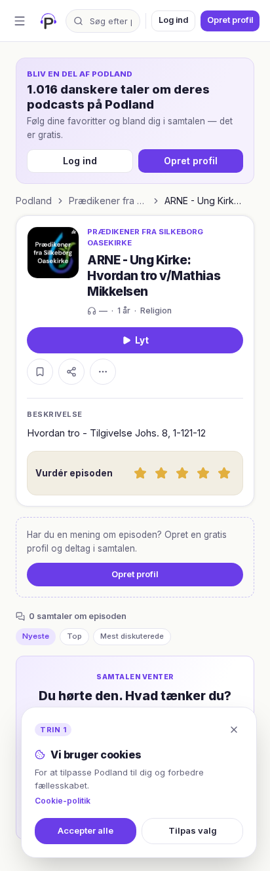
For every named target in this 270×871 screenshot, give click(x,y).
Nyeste (35, 636)
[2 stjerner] (161, 473)
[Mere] (103, 372)
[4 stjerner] (203, 473)
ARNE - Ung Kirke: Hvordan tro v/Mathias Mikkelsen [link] (203, 200)
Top (74, 636)
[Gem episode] (40, 372)
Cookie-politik (62, 801)
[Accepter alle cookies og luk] (234, 729)
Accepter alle (85, 830)
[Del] (71, 372)
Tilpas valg (192, 830)
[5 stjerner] (224, 473)
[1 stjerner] (140, 473)
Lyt (142, 340)
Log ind (173, 20)
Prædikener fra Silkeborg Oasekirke (108, 200)
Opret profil (230, 20)
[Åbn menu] (19, 21)
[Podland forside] (48, 21)
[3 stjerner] (182, 473)
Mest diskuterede (132, 636)
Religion (156, 310)
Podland (34, 200)
